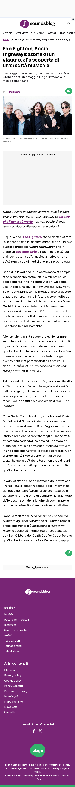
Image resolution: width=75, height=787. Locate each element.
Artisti (52, 33)
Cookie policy (12, 680)
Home (6, 39)
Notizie (7, 33)
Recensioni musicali (16, 619)
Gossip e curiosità (15, 630)
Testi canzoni (12, 640)
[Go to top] (68, 775)
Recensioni (38, 33)
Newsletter (11, 706)
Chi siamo (10, 670)
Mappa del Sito (13, 701)
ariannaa (13, 91)
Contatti (9, 712)
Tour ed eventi (13, 646)
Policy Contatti (13, 685)
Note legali (11, 696)
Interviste (21, 33)
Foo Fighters (32, 237)
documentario (26, 252)
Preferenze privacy (16, 691)
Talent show (11, 651)
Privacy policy (12, 675)
